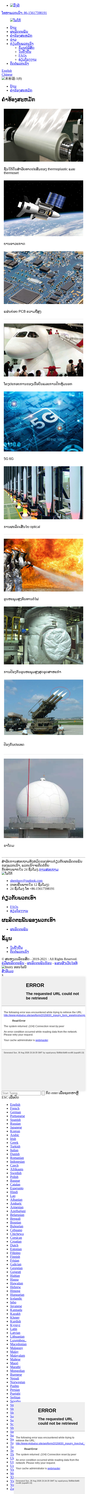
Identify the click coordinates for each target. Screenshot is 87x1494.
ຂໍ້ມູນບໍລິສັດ (26, 47)
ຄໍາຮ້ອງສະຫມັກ (21, 35)
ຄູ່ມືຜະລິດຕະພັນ (13, 963)
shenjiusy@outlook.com (26, 880)
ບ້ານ (13, 27)
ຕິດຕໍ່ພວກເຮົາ (19, 63)
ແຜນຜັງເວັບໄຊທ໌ (65, 963)
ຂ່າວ (13, 39)
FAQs (23, 55)
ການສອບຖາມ (48, 869)
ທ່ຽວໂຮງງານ (28, 59)
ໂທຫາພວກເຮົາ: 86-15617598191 (24, 13)
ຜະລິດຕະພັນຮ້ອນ (39, 963)
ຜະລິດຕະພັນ (19, 31)
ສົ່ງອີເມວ (8, 971)
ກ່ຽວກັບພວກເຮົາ (22, 43)
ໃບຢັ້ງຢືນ (25, 51)
